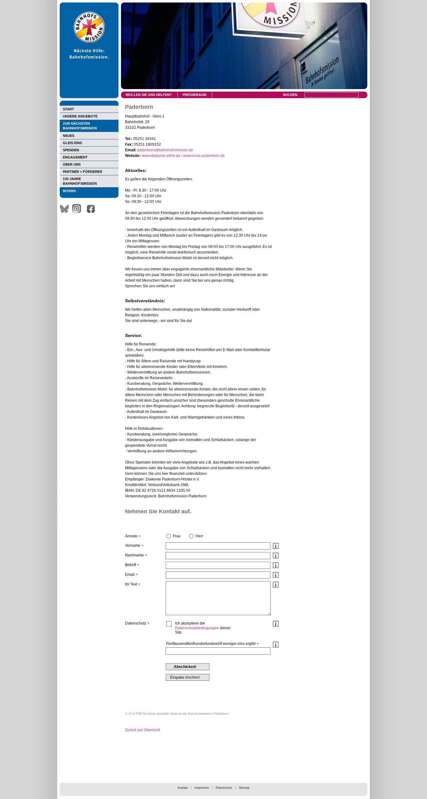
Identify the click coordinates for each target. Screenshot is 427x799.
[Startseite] (89, 97)
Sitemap (244, 787)
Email (130, 574)
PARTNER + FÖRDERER (82, 171)
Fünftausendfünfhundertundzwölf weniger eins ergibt (210, 643)
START (68, 109)
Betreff (130, 565)
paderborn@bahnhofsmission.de (165, 150)
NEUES (68, 136)
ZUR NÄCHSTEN (80, 126)
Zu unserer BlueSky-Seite (66, 209)
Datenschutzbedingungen (197, 628)
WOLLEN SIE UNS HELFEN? (149, 95)
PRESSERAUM (194, 95)
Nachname (134, 555)
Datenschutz (224, 787)
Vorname (132, 545)
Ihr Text (131, 584)
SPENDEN (71, 150)
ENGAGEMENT (75, 157)
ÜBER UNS (72, 164)
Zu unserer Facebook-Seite (92, 209)
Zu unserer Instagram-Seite (78, 209)
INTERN (69, 191)
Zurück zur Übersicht (142, 730)
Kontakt (183, 787)
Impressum (201, 787)
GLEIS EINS (72, 143)
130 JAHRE (80, 181)
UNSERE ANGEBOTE (80, 116)
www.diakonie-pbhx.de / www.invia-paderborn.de (183, 155)
